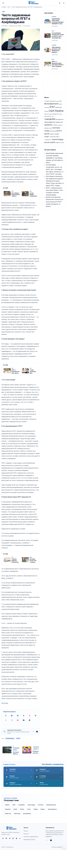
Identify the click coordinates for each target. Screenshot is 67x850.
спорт (46, 136)
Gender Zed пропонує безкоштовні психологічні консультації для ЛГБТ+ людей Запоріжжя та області (54, 201)
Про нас (26, 831)
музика (46, 128)
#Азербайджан (10, 738)
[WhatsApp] (5, 720)
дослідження (59, 119)
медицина (60, 125)
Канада (60, 104)
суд (57, 136)
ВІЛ (61, 101)
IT (44, 101)
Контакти (26, 833)
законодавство (49, 122)
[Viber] (11, 720)
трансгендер (57, 139)
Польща (46, 111)
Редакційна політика (29, 839)
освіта (50, 128)
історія (62, 142)
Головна (3, 7)
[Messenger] (11, 716)
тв (59, 136)
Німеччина (58, 107)
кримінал (48, 125)
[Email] (23, 720)
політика (56, 128)
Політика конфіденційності (31, 836)
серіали (52, 134)
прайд (46, 131)
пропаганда (53, 131)
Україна (54, 16)
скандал (56, 134)
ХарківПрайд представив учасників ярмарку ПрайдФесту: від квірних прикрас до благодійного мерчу (58, 23)
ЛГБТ (52, 107)
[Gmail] (17, 720)
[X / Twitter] (13, 838)
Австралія (52, 101)
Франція (46, 114)
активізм (50, 114)
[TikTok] (19, 838)
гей (52, 116)
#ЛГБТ (18, 738)
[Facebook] (5, 716)
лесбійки (55, 125)
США (51, 110)
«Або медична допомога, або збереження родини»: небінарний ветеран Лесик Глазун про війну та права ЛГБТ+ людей (55, 181)
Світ (9, 7)
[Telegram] (17, 716)
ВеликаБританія (51, 104)
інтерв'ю (57, 142)
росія (46, 134)
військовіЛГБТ (47, 116)
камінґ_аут (59, 122)
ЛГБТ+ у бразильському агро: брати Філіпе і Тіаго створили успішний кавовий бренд (57, 65)
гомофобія (49, 119)
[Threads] (35, 716)
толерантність (47, 139)
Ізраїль (47, 101)
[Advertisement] (54, 83)
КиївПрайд (46, 107)
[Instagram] (29, 716)
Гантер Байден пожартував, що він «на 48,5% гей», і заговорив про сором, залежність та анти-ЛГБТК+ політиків (58, 37)
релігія (59, 131)
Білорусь (57, 101)
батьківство (59, 114)
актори (55, 114)
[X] (23, 716)
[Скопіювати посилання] (29, 720)
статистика (52, 136)
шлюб (52, 142)
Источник (4, 703)
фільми (47, 142)
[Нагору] (64, 847)
